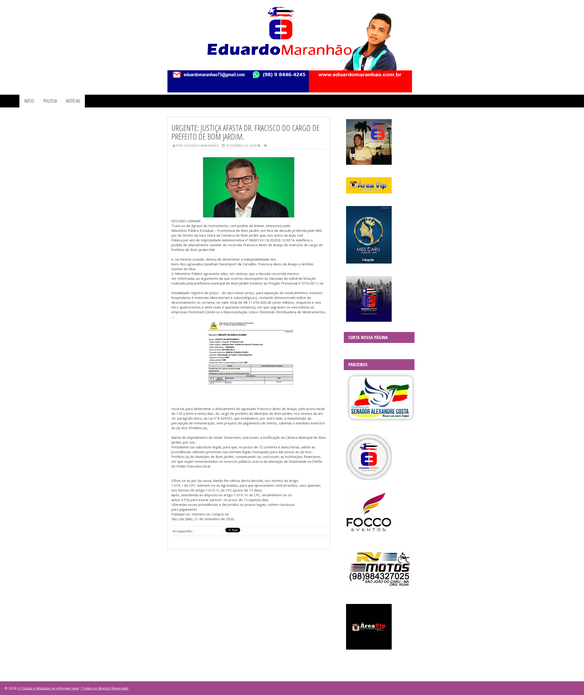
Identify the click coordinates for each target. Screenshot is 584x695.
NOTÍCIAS (73, 101)
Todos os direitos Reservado (105, 688)
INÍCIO (29, 101)
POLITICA (50, 101)
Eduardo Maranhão (201, 145)
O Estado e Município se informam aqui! (48, 688)
